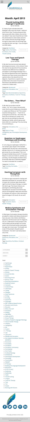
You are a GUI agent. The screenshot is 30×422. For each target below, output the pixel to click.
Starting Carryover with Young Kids (15, 173)
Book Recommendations (12, 93)
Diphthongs (8, 263)
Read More (23, 50)
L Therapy (8, 331)
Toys (3, 96)
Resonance (8, 367)
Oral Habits (13, 50)
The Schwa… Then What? (15, 100)
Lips (6, 332)
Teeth (6, 375)
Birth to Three (9, 130)
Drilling (7, 296)
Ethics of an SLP (9, 309)
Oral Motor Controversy (11, 347)
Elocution (7, 307)
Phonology (8, 358)
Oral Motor (12, 48)
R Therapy (8, 364)
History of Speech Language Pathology (16, 320)
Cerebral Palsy (9, 287)
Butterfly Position (10, 283)
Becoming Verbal (9, 277)
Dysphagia (8, 301)
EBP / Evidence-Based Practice (13, 303)
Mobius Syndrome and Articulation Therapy (15, 209)
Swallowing (8, 373)
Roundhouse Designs (16, 420)
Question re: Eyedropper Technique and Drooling (15, 139)
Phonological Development (19, 132)
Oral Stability (8, 349)
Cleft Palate (8, 288)
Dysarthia (7, 265)
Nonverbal (8, 342)
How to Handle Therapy (11, 322)
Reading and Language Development (15, 366)
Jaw (10, 132)
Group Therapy (9, 318)
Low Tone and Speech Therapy (15, 58)
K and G (7, 329)
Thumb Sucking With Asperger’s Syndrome (15, 23)
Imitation (7, 323)
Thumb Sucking (6, 53)
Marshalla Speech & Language (11, 418)
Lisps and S (8, 334)
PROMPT (7, 362)
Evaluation (5, 95)
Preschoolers (8, 360)
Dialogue (7, 292)
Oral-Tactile (12, 52)
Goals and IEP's (9, 316)
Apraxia (7, 272)
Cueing (7, 290)
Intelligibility (5, 132)
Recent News (8, 266)
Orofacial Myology (10, 353)
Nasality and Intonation (11, 336)
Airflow (7, 268)
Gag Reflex (8, 314)
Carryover (8, 202)
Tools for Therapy (20, 95)
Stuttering (8, 371)
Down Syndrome (9, 294)
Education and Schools (11, 305)
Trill (6, 384)
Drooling (8, 166)
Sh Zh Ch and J (9, 369)
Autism (7, 50)
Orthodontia (8, 354)
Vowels (4, 134)
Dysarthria (22, 93)
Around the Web (9, 274)
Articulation (12, 89)
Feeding (7, 312)
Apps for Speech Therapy (12, 270)
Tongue (7, 378)
